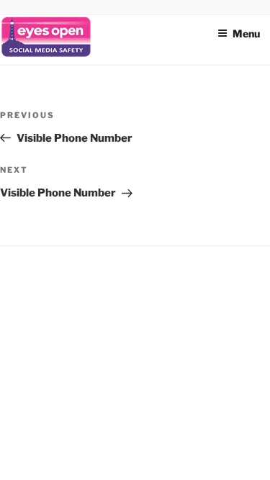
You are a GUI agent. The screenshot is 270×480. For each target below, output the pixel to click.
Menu (246, 33)
